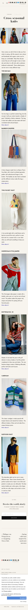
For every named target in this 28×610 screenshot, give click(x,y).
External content (7, 595)
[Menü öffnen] (7, 3)
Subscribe (14, 517)
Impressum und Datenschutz (18, 606)
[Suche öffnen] (3, 3)
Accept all (23, 598)
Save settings (23, 601)
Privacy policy (7, 591)
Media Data (6, 606)
